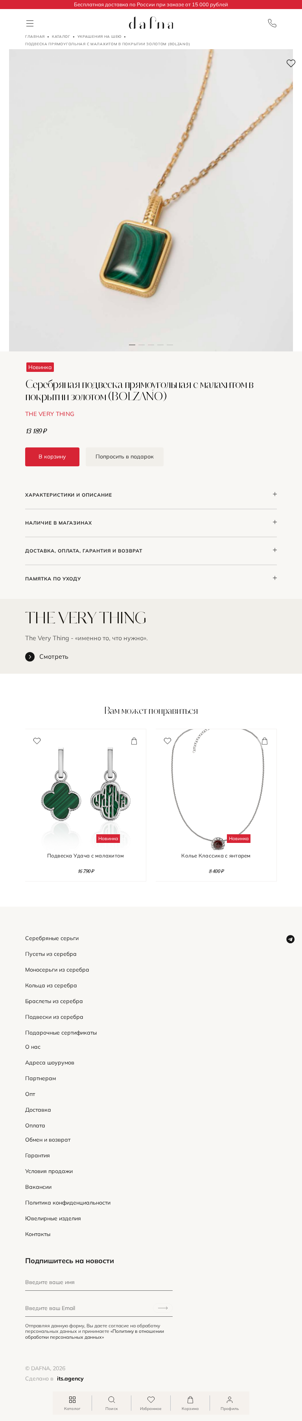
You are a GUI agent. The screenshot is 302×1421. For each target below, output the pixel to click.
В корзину (52, 456)
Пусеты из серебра (51, 954)
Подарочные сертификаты (61, 1032)
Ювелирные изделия (53, 1218)
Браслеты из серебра (54, 1001)
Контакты (37, 1234)
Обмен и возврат (47, 1139)
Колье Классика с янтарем (215, 856)
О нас (33, 1047)
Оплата (35, 1125)
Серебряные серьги (52, 938)
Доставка (38, 1110)
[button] (141, 200)
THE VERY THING (49, 414)
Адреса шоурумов (49, 1062)
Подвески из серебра (54, 1017)
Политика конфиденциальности (67, 1202)
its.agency (70, 1378)
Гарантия (37, 1155)
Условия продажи (49, 1171)
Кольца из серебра (51, 985)
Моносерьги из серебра (57, 969)
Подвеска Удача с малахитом (85, 856)
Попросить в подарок (125, 456)
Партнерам (40, 1078)
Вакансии (38, 1187)
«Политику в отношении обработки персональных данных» (94, 1334)
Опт (30, 1094)
